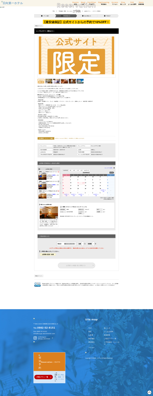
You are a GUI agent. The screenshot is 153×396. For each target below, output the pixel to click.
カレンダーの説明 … (109, 167)
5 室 (95, 195)
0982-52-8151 (46, 327)
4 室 (66, 195)
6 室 (73, 195)
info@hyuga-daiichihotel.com (44, 333)
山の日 (83, 182)
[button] (37, 284)
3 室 (103, 190)
